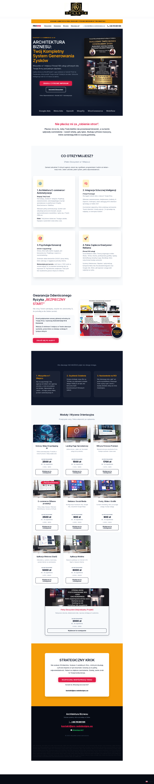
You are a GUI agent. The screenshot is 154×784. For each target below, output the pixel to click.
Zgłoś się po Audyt (45, 340)
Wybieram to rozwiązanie (46, 472)
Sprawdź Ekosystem (56, 89)
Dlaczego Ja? (75, 26)
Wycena (65, 26)
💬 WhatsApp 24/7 (77, 730)
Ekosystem (47, 26)
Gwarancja (57, 26)
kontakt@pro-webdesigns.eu (77, 690)
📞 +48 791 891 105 (114, 26)
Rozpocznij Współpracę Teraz (77, 680)
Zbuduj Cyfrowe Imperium (55, 83)
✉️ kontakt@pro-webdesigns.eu (94, 26)
